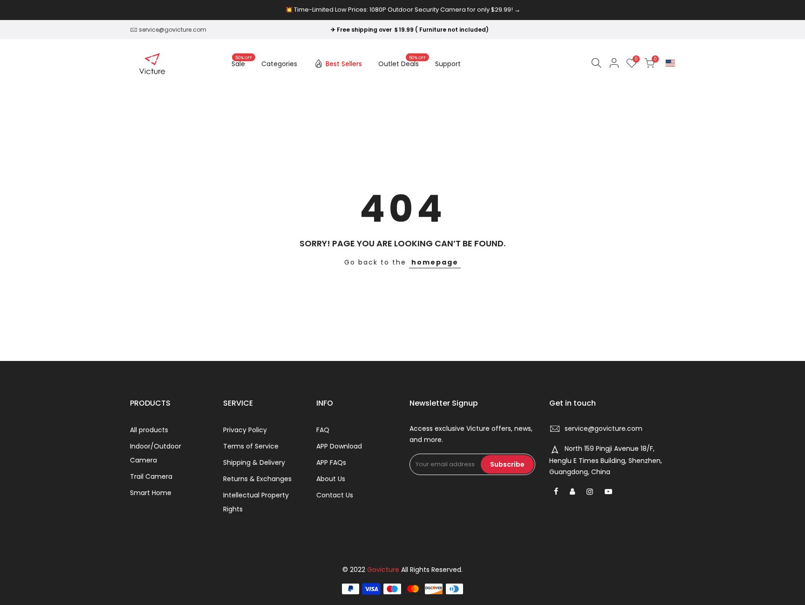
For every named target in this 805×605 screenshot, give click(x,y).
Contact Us (334, 495)
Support (448, 63)
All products (149, 430)
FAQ (322, 430)
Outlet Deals (402, 62)
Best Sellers (344, 63)
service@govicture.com (172, 30)
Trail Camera (151, 476)
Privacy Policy (245, 430)
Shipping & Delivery (254, 462)
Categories (279, 63)
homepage (434, 262)
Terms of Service (251, 446)
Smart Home (150, 492)
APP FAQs (331, 462)
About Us (330, 478)
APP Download (339, 446)
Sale (242, 62)
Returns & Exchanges (257, 478)
